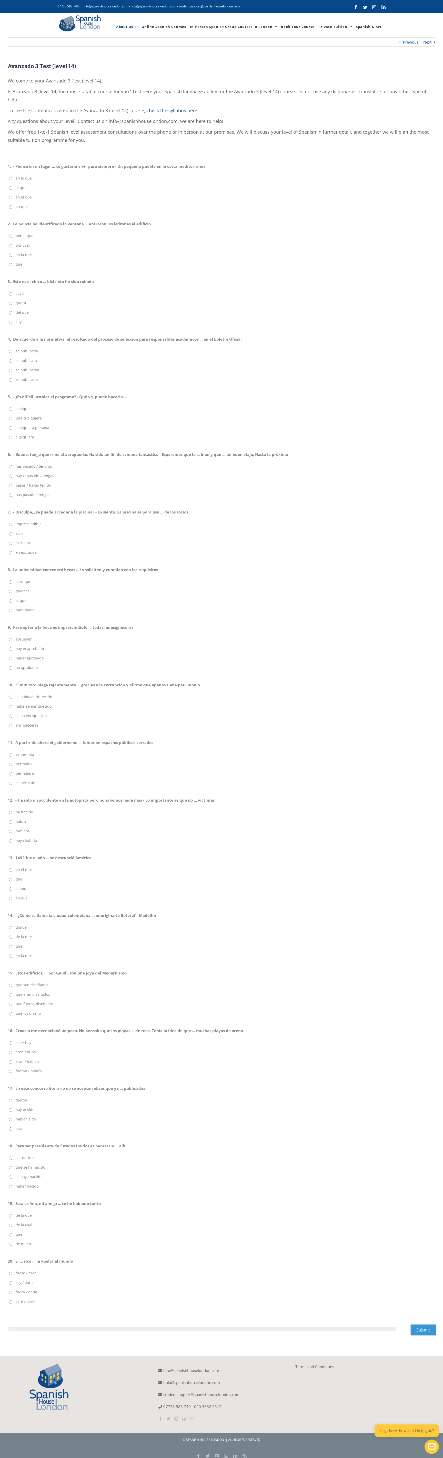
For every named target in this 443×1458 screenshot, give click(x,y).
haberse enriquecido (34, 706)
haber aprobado (30, 658)
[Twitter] (168, 1419)
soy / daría (25, 1282)
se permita (25, 754)
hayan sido (25, 1109)
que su (21, 302)
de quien (23, 1243)
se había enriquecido (34, 696)
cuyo (20, 293)
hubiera (22, 830)
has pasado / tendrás (34, 466)
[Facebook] (160, 1419)
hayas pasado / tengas (35, 475)
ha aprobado (27, 667)
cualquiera (25, 437)
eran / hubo (26, 1052)
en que (22, 206)
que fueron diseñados (35, 1003)
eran (20, 1128)
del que (22, 312)
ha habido (24, 812)
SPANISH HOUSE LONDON (205, 1440)
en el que (24, 197)
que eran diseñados (33, 994)
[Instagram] (176, 1419)
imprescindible (29, 523)
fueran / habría (29, 1070)
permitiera (25, 773)
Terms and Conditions (314, 1366)
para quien (25, 609)
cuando (22, 888)
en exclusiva (26, 552)
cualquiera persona (32, 427)
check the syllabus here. (172, 110)
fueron (21, 1100)
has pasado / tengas (33, 494)
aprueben (24, 639)
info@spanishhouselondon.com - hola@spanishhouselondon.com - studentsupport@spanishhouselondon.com (162, 6)
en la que (24, 254)
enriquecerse (27, 725)
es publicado (27, 379)
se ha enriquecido (31, 715)
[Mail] (192, 1419)
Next (427, 42)
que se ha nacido (30, 1167)
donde (21, 927)
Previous (410, 42)
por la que (24, 235)
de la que (24, 936)
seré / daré (25, 1301)
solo (19, 533)
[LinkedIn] (184, 1419)
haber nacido (27, 1186)
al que (21, 187)
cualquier (24, 408)
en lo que (24, 178)
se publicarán (27, 370)
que (19, 264)
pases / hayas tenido (33, 485)
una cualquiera (29, 418)
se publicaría (27, 351)
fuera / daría (26, 1291)
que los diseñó (28, 1013)
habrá (21, 821)
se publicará (26, 360)
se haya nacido (28, 1176)
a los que (23, 581)
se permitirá (26, 782)
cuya (20, 321)
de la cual (24, 1224)
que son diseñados (32, 984)
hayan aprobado (30, 648)
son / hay (23, 1042)
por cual (23, 245)
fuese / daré (26, 1273)
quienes (22, 591)
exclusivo (23, 542)
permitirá (24, 763)
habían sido (26, 1119)
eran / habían (27, 1061)
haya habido (26, 840)
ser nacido (25, 1157)
